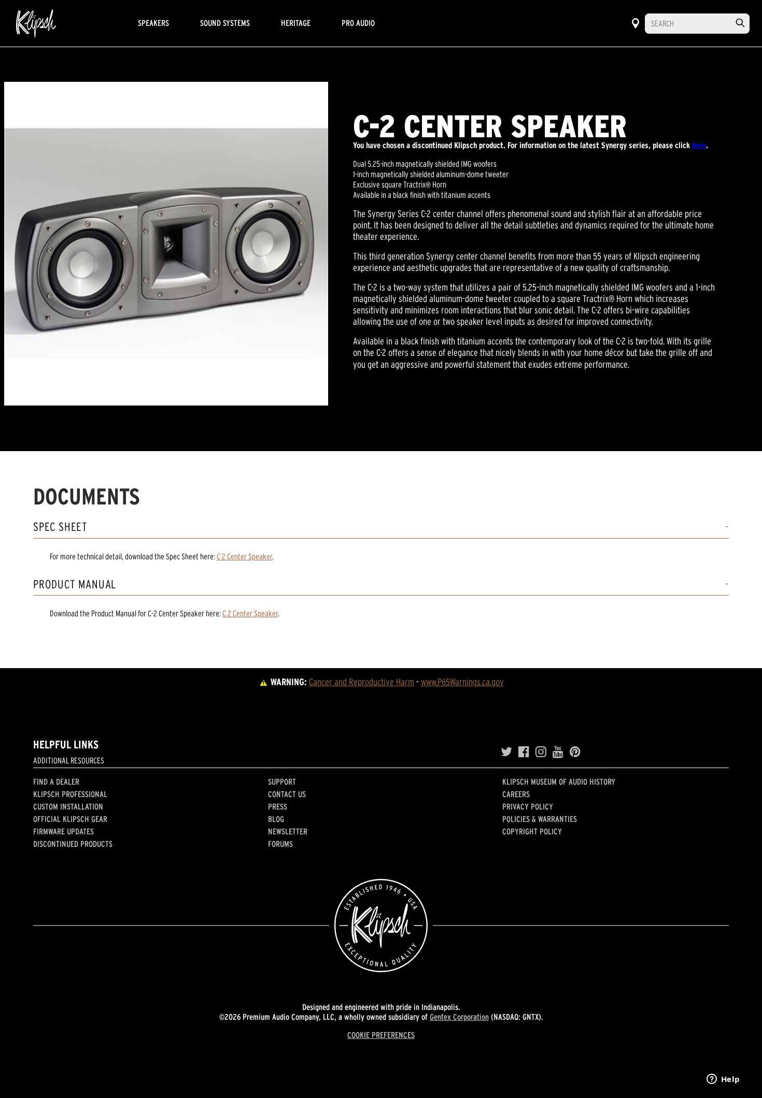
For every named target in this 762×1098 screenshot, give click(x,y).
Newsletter (287, 831)
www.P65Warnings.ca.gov (462, 681)
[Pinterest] (575, 752)
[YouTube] (558, 752)
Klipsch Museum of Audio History (558, 781)
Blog (276, 819)
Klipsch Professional (70, 794)
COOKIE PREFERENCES (381, 1034)
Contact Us (287, 794)
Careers (516, 794)
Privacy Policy (527, 806)
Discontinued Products (72, 843)
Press (277, 806)
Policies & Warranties (539, 819)
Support (282, 781)
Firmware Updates (63, 831)
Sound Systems (225, 22)
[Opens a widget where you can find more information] (723, 1080)
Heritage (296, 22)
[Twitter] (506, 752)
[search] (740, 23)
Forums (280, 843)
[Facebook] (523, 752)
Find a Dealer (56, 781)
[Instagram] (540, 752)
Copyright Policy (532, 831)
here (699, 145)
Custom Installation (68, 806)
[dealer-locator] (635, 23)
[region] (166, 244)
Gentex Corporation (459, 1016)
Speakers (153, 22)
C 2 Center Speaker (244, 556)
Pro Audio (358, 22)
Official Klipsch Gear (70, 819)
